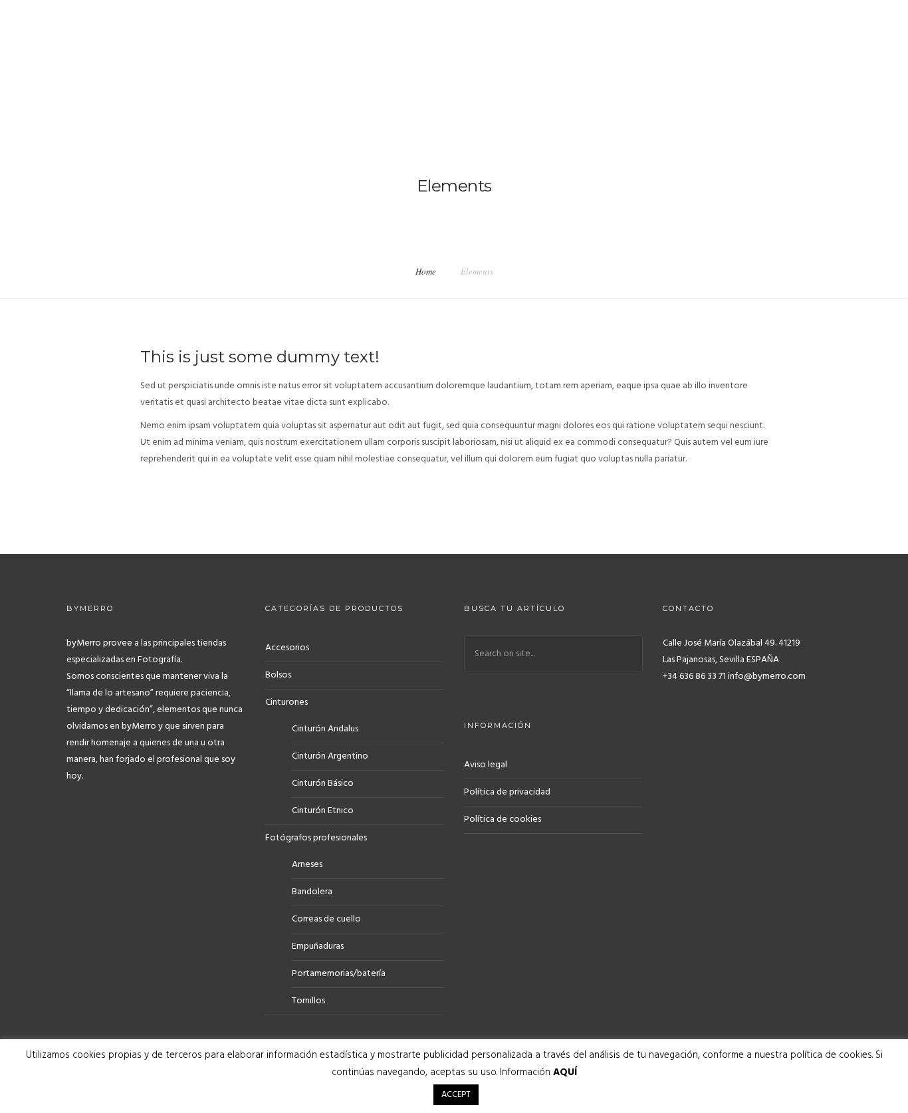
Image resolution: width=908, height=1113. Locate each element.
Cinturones (286, 702)
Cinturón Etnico (323, 810)
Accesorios (287, 648)
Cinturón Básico (323, 783)
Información (538, 1072)
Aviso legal (485, 765)
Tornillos (308, 1001)
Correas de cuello (326, 919)
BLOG (729, 51)
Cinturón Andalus (325, 729)
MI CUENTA (783, 51)
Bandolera (312, 892)
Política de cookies (502, 819)
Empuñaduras (318, 946)
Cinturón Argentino (330, 756)
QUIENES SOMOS (471, 51)
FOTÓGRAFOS (618, 51)
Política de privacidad (507, 792)
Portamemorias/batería (339, 973)
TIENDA (682, 51)
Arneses (307, 864)
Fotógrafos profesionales (316, 838)
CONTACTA (548, 51)
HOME (403, 51)
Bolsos (278, 675)
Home (425, 271)
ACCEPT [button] (456, 1095)
